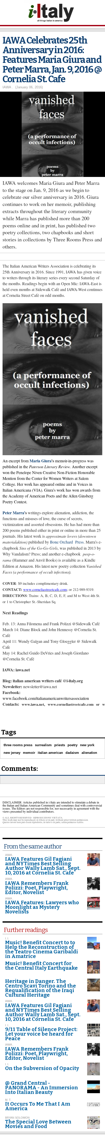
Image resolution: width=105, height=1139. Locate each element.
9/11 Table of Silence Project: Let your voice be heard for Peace (41, 1033)
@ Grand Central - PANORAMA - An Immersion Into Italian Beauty (41, 1087)
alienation (89, 753)
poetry (72, 745)
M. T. (8, 1099)
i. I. (7, 938)
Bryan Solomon (17, 1117)
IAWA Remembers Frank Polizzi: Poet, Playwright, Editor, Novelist (37, 887)
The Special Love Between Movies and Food (38, 1124)
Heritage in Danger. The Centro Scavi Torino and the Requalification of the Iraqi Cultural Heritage (40, 988)
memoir (29, 753)
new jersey (12, 753)
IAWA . (8, 87)
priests (59, 745)
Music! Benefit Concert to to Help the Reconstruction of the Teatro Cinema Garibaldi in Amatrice (41, 949)
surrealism (43, 745)
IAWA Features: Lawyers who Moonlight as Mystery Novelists (42, 907)
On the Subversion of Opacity (42, 1068)
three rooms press (18, 745)
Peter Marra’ (14, 513)
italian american (50, 753)
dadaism (72, 753)
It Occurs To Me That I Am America (37, 1106)
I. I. (7, 1025)
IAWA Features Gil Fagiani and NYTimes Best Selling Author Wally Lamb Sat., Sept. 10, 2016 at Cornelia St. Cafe (43, 866)
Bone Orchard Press (67, 542)
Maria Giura (40, 461)
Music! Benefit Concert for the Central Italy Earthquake (41, 965)
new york (87, 745)
